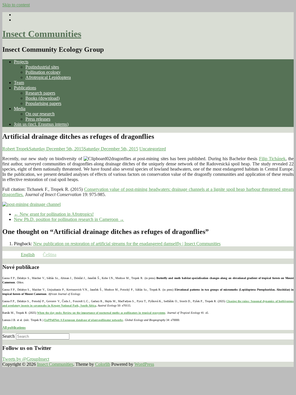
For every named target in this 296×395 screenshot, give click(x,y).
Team (19, 82)
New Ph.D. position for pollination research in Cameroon (69, 219)
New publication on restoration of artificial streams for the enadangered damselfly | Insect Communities (127, 243)
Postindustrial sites (42, 66)
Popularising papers (43, 103)
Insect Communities (41, 34)
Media (19, 108)
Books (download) (42, 98)
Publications (25, 87)
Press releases (37, 119)
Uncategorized (152, 148)
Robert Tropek (15, 148)
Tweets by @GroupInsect (25, 359)
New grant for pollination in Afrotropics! (54, 214)
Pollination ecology (43, 72)
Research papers (40, 93)
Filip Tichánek (272, 158)
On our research (40, 113)
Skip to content (16, 4)
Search (8, 336)
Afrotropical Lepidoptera (48, 77)
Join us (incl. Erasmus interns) (41, 124)
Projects (21, 61)
